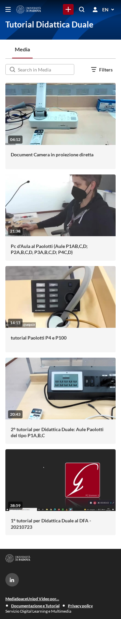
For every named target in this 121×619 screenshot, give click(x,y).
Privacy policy (80, 605)
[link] (68, 9)
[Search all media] (81, 9)
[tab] (22, 49)
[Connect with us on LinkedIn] (12, 579)
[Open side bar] (8, 9)
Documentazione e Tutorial (35, 605)
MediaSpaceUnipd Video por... (32, 598)
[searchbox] (45, 69)
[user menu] (95, 9)
